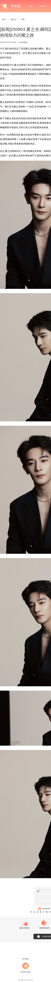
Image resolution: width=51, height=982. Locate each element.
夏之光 (13, 19)
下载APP (42, 6)
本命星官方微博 (25, 972)
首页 (31, 6)
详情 (23, 19)
